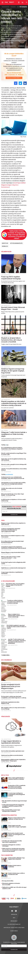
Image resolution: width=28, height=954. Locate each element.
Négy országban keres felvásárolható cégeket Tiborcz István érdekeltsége (16, 616)
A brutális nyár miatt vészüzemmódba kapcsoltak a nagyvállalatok (12, 841)
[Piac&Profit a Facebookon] (12, 911)
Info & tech (5, 775)
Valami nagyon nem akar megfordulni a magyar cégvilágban (17, 826)
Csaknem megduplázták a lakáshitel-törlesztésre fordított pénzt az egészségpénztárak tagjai (10, 530)
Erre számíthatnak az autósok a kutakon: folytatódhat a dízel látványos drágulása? (12, 448)
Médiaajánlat (14, 921)
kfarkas (21, 46)
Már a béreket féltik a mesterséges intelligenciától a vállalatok (11, 810)
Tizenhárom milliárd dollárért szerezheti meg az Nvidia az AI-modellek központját (15, 602)
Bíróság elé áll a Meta (7, 880)
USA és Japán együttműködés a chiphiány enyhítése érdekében (16, 778)
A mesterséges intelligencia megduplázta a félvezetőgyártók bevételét (16, 794)
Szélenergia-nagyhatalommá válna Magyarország (10, 702)
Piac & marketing (7, 855)
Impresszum (14, 914)
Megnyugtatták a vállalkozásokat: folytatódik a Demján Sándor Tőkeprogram (13, 760)
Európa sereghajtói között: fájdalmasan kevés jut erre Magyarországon (10, 686)
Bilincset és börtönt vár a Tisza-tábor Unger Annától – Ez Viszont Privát (12, 494)
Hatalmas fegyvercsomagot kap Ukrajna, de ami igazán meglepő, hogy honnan (12, 371)
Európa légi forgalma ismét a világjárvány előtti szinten (13, 563)
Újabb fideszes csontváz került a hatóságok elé (13, 568)
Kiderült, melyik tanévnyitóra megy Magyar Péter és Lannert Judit (13, 454)
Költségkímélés (6, 660)
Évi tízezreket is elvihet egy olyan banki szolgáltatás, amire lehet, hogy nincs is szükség (13, 697)
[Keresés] (26, 2)
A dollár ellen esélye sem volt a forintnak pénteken (11, 489)
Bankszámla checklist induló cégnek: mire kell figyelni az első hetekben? (16, 834)
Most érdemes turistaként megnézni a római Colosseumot (12, 536)
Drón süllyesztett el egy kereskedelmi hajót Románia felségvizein (12, 542)
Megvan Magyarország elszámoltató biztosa (13, 552)
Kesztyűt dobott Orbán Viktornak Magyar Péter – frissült (13, 308)
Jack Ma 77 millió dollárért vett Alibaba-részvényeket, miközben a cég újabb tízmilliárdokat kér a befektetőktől (17, 641)
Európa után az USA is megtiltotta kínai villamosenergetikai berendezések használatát (16, 787)
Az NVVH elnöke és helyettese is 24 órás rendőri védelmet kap (13, 500)
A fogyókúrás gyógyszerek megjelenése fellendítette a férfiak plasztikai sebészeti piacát (13, 547)
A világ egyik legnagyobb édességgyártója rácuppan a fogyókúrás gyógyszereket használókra (13, 806)
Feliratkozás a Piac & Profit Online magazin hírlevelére (14, 943)
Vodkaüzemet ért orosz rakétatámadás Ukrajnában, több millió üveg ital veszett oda (12, 477)
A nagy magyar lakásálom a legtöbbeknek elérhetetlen (12, 573)
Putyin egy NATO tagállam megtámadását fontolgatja (11, 278)
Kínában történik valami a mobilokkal (14, 866)
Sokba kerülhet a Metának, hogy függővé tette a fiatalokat (16, 858)
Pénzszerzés (5, 716)
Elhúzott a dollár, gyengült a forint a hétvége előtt (14, 464)
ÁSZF (14, 917)
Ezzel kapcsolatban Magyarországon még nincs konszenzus (13, 185)
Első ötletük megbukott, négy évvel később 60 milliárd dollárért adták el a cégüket (16, 627)
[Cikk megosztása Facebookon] (15, 83)
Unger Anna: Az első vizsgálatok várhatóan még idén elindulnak (13, 459)
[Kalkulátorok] (19, 2)
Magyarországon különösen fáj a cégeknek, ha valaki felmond (13, 523)
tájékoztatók (14, 927)
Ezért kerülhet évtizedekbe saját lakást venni (12, 751)
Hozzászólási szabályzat (14, 924)
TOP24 (5, 445)
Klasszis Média (14, 930)
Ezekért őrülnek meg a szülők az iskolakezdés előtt (16, 874)
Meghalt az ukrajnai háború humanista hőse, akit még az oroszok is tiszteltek (11, 340)
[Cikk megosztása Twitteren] (20, 83)
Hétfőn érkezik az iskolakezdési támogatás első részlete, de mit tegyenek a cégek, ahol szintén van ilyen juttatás (13, 850)
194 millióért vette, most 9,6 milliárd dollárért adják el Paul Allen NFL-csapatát (15, 585)
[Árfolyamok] (22, 2)
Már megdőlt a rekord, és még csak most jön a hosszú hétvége (13, 708)
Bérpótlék (5, 243)
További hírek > (5, 655)
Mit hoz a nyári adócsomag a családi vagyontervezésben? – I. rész (10, 557)
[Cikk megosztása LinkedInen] (25, 83)
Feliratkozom (14, 514)
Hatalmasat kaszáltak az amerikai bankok (12, 755)
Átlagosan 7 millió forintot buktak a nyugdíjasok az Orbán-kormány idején (14, 434)
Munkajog (5, 246)
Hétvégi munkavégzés (16, 243)
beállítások (21, 927)
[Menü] (2, 2)
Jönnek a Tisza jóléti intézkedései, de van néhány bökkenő (14, 469)
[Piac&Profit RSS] (16, 911)
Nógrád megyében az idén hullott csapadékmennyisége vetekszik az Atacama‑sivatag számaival (13, 403)
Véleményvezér (6, 251)
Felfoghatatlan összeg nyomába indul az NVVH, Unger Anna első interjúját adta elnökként (13, 483)
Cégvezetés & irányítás (9, 815)
